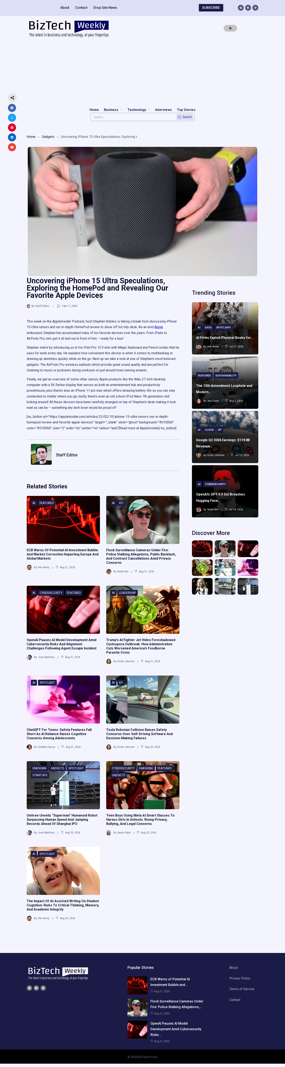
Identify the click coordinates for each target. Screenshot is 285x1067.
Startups (40, 775)
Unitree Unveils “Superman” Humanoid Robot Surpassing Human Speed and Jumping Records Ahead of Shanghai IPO (62, 819)
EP (121, 682)
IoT (121, 503)
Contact (81, 8)
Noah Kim (123, 571)
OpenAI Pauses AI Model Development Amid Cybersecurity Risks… (175, 1029)
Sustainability (226, 375)
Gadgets (48, 137)
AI (34, 503)
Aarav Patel (124, 832)
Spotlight (47, 682)
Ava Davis (213, 400)
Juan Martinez (46, 657)
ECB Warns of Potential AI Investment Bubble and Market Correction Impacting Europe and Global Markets (62, 554)
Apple (158, 327)
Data (208, 327)
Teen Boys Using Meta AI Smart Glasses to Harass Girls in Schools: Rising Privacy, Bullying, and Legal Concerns (140, 819)
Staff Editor (42, 305)
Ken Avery (43, 567)
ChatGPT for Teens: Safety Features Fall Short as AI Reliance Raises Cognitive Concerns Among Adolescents (59, 734)
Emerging (40, 768)
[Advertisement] (142, 72)
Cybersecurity (51, 592)
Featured (47, 503)
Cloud (209, 429)
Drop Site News (105, 8)
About (64, 8)
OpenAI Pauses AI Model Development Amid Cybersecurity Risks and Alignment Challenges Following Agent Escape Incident (61, 644)
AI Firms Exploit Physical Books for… (224, 338)
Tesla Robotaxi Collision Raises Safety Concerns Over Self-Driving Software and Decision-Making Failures (139, 734)
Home (31, 137)
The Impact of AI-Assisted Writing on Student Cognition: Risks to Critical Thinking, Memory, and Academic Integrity (63, 905)
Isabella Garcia (46, 747)
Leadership (127, 592)
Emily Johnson (126, 661)
